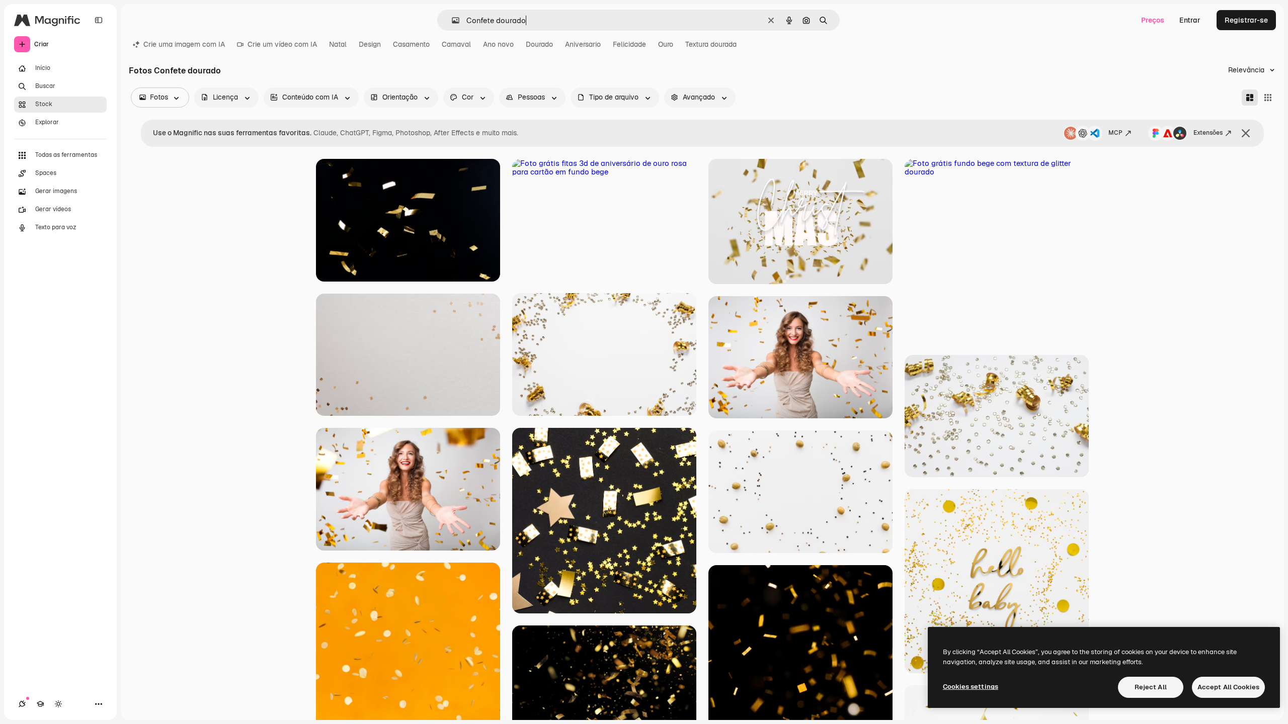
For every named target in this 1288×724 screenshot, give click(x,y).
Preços (1152, 20)
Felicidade (629, 44)
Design (370, 44)
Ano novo (498, 44)
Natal (338, 44)
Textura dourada (711, 44)
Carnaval (456, 44)
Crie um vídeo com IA (282, 44)
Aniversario (583, 44)
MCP (1115, 133)
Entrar (1189, 20)
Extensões (1208, 133)
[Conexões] (22, 704)
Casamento (411, 44)
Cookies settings (970, 686)
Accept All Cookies (1228, 687)
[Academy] (40, 704)
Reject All (1151, 687)
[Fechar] (1246, 133)
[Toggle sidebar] (99, 20)
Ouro (665, 44)
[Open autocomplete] (451, 20)
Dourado (539, 44)
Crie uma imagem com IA (184, 44)
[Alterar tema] (58, 704)
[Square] (1268, 97)
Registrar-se (1246, 20)
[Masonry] (1250, 97)
